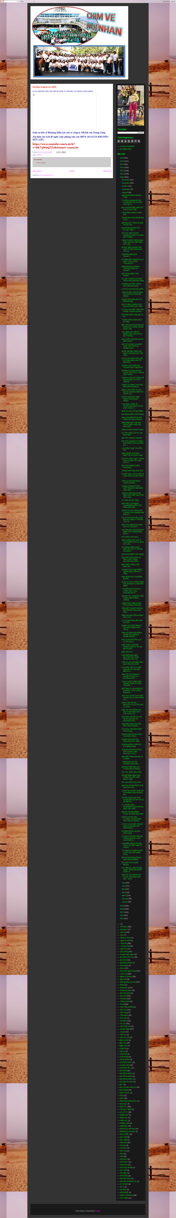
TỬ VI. (122, 1187)
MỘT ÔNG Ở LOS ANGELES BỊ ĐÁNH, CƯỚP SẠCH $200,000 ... (132, 690)
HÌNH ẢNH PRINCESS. (128, 1101)
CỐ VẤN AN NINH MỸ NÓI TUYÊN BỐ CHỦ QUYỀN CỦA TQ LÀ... (132, 202)
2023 (122, 167)
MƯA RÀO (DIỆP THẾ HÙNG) (133, 554)
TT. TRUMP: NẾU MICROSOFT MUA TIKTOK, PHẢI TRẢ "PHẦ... (133, 807)
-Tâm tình (123, 996)
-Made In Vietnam (126, 976)
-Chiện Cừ (123, 949)
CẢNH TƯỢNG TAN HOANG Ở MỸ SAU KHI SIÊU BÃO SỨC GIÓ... (132, 242)
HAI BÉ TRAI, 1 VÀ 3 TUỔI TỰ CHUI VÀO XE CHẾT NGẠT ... (133, 476)
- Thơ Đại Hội (124, 946)
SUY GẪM (123, 1140)
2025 (122, 161)
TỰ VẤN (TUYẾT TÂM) (130, 500)
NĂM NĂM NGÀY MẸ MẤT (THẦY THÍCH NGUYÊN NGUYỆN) (131, 424)
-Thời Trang (124, 1012)
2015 (122, 918)
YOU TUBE (124, 1198)
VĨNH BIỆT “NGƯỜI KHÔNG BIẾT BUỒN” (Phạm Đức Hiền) (132, 610)
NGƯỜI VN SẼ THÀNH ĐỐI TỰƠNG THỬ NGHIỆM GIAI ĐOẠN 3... (133, 512)
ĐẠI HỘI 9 (123, 1071)
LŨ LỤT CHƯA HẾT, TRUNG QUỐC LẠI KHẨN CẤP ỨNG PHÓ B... (132, 826)
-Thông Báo (124, 1015)
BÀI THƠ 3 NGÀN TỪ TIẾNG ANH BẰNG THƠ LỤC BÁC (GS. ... (133, 443)
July (123, 883)
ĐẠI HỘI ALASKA (126, 1073)
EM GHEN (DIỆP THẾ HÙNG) (133, 414)
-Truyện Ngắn (124, 1029)
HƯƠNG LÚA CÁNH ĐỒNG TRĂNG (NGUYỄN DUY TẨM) (132, 571)
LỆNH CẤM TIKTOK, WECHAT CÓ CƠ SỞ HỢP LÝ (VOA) (132, 704)
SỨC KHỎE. (124, 1134)
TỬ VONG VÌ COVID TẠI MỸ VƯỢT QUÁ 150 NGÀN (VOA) (132, 852)
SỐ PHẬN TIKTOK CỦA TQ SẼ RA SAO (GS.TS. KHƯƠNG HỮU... (132, 719)
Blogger (97, 1211)
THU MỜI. (123, 1173)
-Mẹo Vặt (123, 979)
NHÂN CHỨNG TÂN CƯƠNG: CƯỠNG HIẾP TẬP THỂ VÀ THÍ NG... (131, 819)
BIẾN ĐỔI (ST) (127, 652)
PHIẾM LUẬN (125, 1123)
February (125, 899)
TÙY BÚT (123, 1190)
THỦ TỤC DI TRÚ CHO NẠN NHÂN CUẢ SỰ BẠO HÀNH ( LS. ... (133, 697)
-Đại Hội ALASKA (126, 963)
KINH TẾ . (40, 155)
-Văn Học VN (124, 1037)
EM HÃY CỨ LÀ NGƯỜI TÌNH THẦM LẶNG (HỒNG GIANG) (133, 598)
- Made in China (125, 938)
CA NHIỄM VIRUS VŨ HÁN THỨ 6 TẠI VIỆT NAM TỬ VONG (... (132, 845)
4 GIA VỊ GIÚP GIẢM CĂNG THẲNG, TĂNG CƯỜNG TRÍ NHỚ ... (132, 683)
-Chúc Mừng (124, 951)
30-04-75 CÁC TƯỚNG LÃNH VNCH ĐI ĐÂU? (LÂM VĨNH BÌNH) (133, 584)
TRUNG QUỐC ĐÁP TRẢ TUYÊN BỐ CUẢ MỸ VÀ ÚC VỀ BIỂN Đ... (133, 799)
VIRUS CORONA (126, 1195)
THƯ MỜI (123, 1170)
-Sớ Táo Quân (125, 993)
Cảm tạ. (122, 1051)
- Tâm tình (123, 943)
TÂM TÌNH (123, 1142)
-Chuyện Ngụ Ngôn (127, 954)
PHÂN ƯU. (124, 1120)
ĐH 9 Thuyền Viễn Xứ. (128, 1087)
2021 (122, 174)
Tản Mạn (123, 1145)
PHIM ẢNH (124, 1126)
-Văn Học (123, 1035)
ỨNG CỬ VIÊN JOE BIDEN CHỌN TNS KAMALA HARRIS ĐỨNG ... (132, 634)
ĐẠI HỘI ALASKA (126, 1076)
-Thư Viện (123, 1018)
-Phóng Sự (124, 988)
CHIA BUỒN (124, 1057)
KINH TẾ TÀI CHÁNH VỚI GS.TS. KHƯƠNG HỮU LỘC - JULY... (131, 877)
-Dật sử (122, 968)
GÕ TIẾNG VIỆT (125, 149)
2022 (122, 171)
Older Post (107, 171)
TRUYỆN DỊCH (125, 1178)
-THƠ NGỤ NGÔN (126, 1007)
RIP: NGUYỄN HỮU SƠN (131, 782)
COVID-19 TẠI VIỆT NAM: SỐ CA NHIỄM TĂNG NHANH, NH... (132, 792)
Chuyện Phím (124, 1065)
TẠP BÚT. (123, 1148)
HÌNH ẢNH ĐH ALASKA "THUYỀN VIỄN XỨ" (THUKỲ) (130, 268)
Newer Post (36, 171)
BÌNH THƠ (124, 1046)
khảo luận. (123, 1104)
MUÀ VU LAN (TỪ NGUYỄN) (132, 411)
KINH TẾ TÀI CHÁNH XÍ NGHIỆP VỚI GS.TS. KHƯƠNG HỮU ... (130, 676)
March (124, 895)
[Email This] (57, 152)
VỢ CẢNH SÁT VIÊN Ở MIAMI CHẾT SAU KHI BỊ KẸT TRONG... (132, 334)
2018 (122, 909)
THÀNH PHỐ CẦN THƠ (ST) (132, 471)
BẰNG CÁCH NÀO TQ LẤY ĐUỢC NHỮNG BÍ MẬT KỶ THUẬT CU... (132, 392)
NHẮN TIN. (124, 1118)
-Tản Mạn (123, 999)
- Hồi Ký (122, 932)
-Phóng (122, 985)
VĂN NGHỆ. (124, 1192)
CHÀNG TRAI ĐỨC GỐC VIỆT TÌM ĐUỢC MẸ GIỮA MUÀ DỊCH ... (132, 488)
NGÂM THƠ (124, 1115)
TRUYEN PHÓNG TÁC (128, 1181)
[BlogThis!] (59, 152)
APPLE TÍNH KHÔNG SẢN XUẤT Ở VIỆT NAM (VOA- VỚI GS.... (132, 249)
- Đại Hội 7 (123, 929)
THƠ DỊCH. (124, 1162)
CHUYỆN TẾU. (125, 1068)
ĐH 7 (121, 1084)
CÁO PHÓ (123, 1054)
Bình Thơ (123, 1043)
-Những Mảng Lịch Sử (128, 982)
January (125, 902)
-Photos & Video (125, 990)
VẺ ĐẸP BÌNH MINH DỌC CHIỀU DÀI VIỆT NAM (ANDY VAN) (131, 777)
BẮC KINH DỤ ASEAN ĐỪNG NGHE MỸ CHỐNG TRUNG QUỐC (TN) (133, 327)
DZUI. (122, 1098)
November (126, 183)
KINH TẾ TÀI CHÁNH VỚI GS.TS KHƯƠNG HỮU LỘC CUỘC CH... (131, 712)
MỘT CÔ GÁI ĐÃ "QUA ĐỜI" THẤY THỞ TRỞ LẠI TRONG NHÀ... (132, 346)
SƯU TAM (123, 1137)
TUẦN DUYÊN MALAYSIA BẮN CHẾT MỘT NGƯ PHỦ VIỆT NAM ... (133, 495)
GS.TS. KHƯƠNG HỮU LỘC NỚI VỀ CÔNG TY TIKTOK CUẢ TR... (132, 519)
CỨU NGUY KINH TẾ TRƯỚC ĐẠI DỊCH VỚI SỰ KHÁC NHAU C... (132, 406)
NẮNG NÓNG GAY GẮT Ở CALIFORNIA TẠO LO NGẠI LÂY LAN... (133, 542)
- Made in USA (125, 940)
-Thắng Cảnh (124, 1001)
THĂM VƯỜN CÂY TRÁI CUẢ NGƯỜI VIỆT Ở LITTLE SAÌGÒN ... (133, 379)
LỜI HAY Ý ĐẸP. (126, 1109)
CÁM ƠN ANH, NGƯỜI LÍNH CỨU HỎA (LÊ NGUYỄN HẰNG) (132, 294)
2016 (122, 915)
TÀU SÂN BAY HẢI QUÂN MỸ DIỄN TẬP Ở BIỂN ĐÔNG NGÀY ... (133, 532)
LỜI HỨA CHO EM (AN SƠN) (132, 289)
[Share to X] (61, 152)
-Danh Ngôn (124, 965)
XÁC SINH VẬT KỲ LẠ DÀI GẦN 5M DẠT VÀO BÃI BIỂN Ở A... (131, 669)
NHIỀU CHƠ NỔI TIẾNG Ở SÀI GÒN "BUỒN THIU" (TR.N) (132, 627)
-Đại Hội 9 (123, 960)
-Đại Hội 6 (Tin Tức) (127, 957)
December (126, 180)
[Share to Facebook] (63, 152)
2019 (122, 906)
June (124, 886)
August (124, 192)
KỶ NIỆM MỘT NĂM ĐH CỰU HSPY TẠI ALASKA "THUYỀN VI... (133, 261)
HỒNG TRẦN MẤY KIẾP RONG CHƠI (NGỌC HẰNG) (131, 399)
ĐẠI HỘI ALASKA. (126, 1079)
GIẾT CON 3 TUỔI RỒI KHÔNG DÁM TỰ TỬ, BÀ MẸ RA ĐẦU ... (132, 647)
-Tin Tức (123, 1023)
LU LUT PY (124, 1112)
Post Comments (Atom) (46, 175)
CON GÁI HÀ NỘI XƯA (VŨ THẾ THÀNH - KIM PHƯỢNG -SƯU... (132, 751)
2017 (122, 912)
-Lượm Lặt (123, 974)
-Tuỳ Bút (123, 1032)
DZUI (121, 1095)
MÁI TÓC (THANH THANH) (132, 438)
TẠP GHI (123, 1151)
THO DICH (124, 1159)
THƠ (121, 1156)
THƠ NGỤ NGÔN (126, 1167)
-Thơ (121, 1004)
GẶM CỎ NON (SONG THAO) (132, 430)
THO (121, 1154)
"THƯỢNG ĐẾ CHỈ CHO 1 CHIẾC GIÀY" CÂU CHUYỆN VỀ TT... (131, 591)
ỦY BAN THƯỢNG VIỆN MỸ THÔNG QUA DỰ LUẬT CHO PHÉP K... (132, 838)
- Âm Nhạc (123, 927)
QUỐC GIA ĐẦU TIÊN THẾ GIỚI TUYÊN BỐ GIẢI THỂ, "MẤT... (132, 353)
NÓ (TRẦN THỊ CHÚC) (130, 537)
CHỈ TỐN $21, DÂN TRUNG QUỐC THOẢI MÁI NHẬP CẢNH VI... (132, 870)
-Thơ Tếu (123, 1010)
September (126, 189)
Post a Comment (41, 162)
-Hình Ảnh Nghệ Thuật (128, 971)
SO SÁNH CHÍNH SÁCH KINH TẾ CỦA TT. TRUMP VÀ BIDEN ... (132, 549)
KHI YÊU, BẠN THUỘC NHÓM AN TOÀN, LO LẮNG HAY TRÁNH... (133, 235)
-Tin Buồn (123, 1021)
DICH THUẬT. (125, 1093)
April (124, 892)
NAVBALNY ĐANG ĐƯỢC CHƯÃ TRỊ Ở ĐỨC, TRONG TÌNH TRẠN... (133, 372)
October (125, 186)
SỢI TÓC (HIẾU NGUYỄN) (131, 772)
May (123, 889)
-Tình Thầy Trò (125, 1026)
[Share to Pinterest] (65, 152)
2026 (122, 158)
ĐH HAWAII (124, 1090)
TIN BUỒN (123, 1176)
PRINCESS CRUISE (127, 1129)
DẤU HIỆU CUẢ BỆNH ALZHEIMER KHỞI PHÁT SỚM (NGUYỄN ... (132, 505)
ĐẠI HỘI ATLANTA (126, 1082)
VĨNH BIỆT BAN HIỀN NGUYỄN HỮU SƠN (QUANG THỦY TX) (130, 657)
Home (72, 171)
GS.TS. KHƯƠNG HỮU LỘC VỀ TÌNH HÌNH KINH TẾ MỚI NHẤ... (132, 360)
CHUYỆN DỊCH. (126, 1062)
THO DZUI (123, 1165)
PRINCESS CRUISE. (127, 1131)
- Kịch (122, 935)
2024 (122, 164)
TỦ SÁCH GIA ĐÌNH (127, 146)
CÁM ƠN (123, 1048)
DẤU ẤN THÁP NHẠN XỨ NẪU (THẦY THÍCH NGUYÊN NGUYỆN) (131, 559)
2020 (122, 177)
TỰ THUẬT (124, 1184)
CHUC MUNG (125, 1059)
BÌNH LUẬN (124, 1040)
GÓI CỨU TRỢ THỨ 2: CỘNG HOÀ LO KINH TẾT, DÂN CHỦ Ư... (133, 460)
